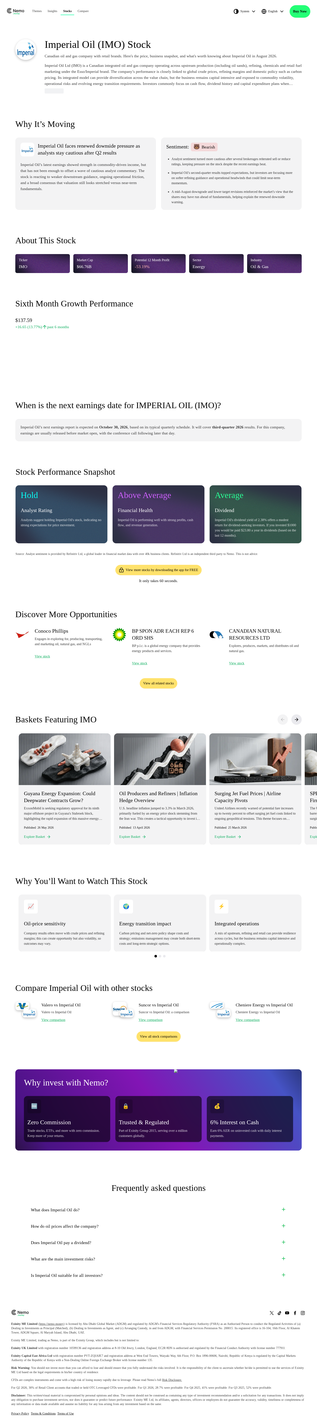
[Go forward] (296, 719)
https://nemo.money (51, 1324)
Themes (37, 11)
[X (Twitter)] (272, 1313)
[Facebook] (295, 1313)
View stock (42, 656)
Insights (52, 11)
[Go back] (283, 719)
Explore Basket (34, 837)
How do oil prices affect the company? (65, 1226)
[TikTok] (279, 1313)
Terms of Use (65, 1413)
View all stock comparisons (158, 1036)
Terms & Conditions (43, 1413)
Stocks (67, 11)
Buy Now (300, 11)
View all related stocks (158, 683)
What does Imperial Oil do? (55, 1209)
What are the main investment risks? (63, 1259)
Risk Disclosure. (172, 1380)
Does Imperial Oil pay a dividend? (61, 1242)
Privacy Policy (20, 1413)
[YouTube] (287, 1313)
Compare (83, 11)
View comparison (53, 1020)
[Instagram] (303, 1313)
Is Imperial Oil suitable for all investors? (67, 1275)
